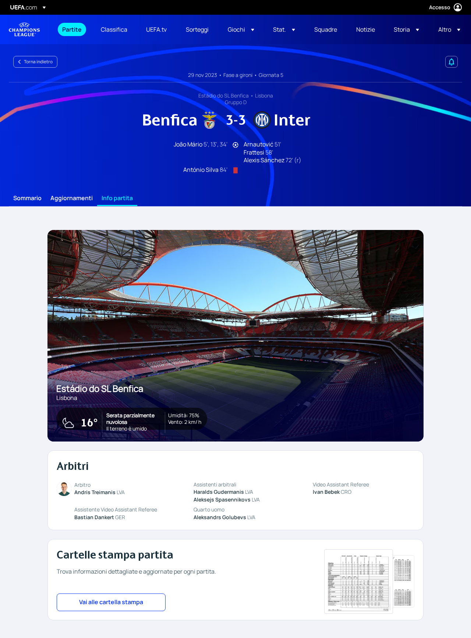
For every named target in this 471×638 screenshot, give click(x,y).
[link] (71, 29)
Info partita (117, 198)
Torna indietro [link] (38, 62)
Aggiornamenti (71, 198)
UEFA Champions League (24, 29)
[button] (241, 29)
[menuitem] (72, 29)
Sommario (27, 198)
